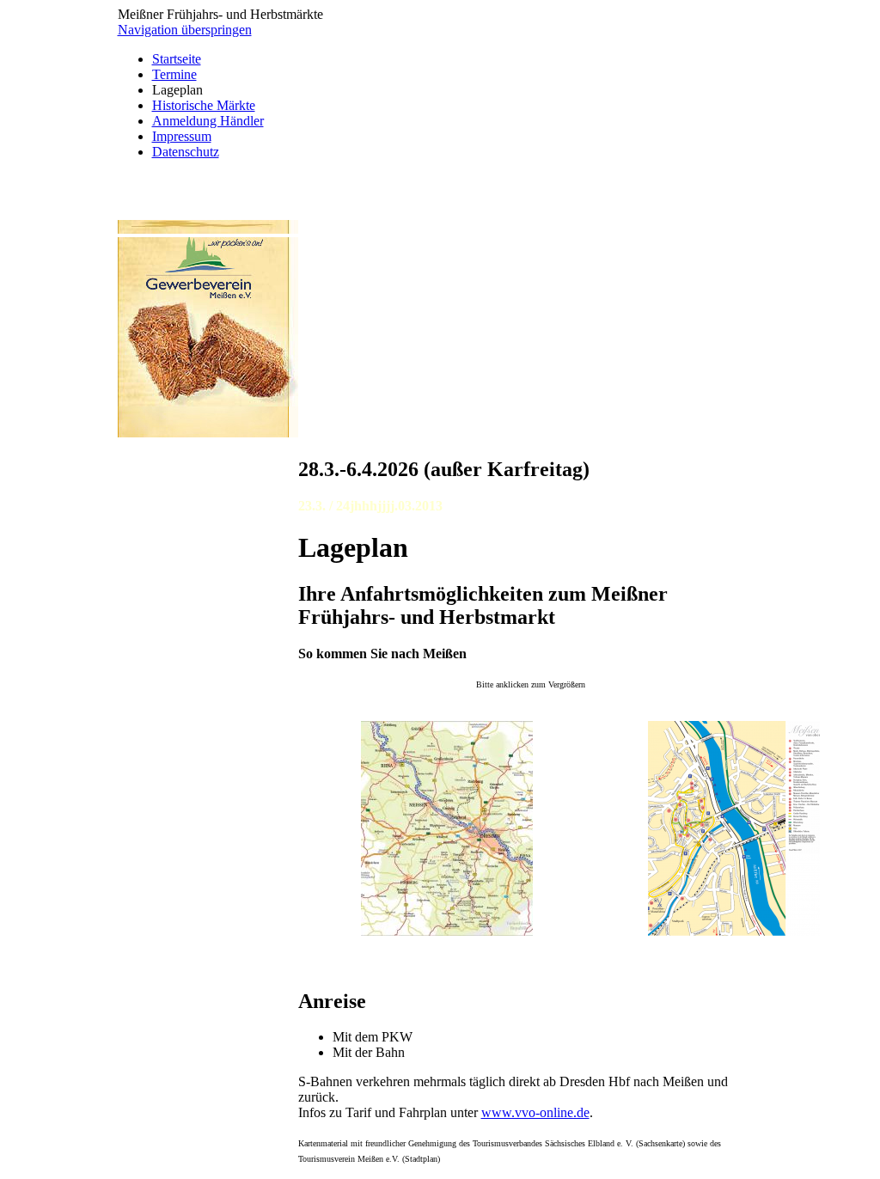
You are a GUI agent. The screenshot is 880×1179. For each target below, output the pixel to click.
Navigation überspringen (185, 29)
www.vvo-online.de (535, 1112)
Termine (174, 74)
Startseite (176, 59)
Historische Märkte (203, 105)
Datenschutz (185, 151)
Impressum (181, 136)
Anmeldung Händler (208, 120)
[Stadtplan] (734, 931)
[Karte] (447, 931)
